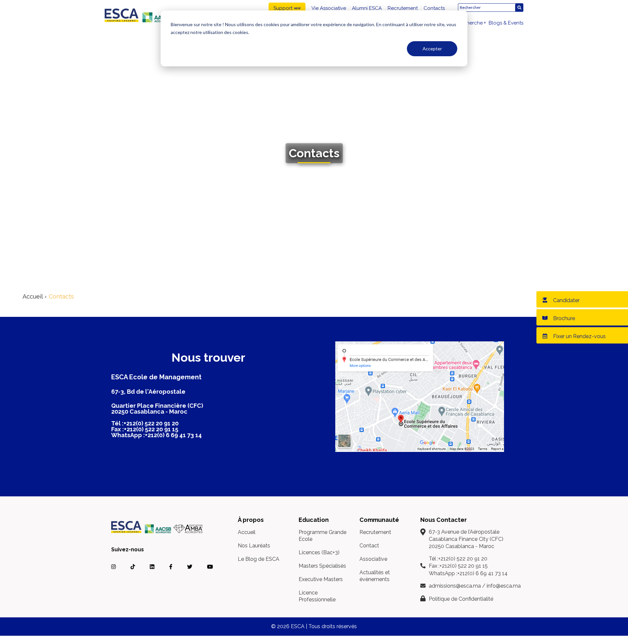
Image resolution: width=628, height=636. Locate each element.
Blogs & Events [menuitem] (506, 23)
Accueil (33, 296)
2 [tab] (318, 253)
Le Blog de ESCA (258, 559)
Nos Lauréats (254, 545)
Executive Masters (321, 579)
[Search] (519, 8)
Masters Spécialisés (322, 566)
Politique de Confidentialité (461, 599)
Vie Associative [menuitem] (328, 8)
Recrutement (375, 532)
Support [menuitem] (282, 8)
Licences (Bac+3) (319, 552)
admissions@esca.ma (455, 586)
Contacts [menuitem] (434, 8)
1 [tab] (309, 253)
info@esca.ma (504, 586)
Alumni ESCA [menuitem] (367, 8)
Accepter (432, 48)
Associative (373, 559)
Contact (369, 545)
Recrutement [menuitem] (403, 8)
